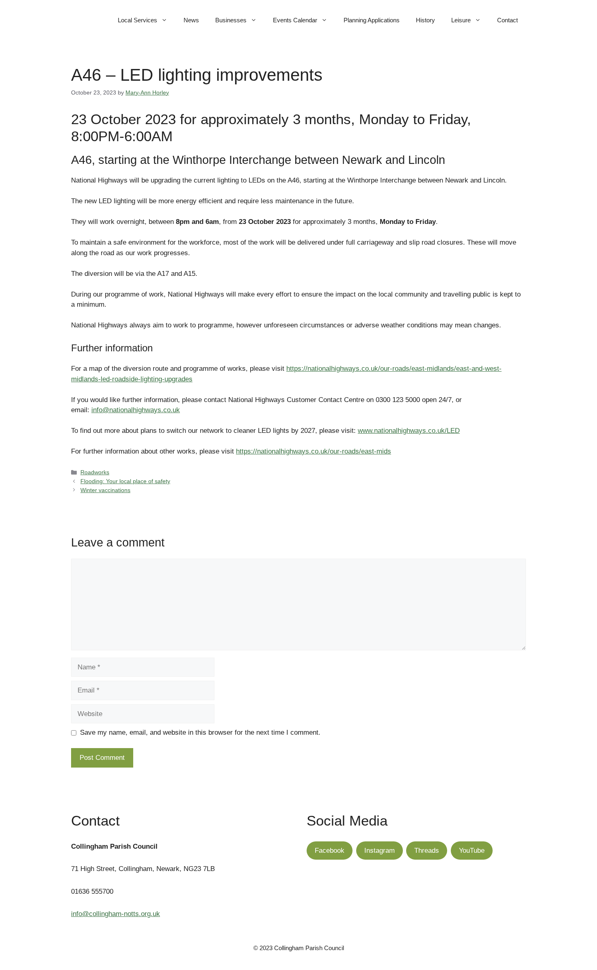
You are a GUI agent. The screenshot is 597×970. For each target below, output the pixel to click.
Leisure (461, 20)
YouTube (472, 850)
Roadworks (94, 472)
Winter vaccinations (105, 490)
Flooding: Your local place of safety (125, 481)
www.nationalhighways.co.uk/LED (409, 430)
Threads (426, 850)
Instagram (379, 850)
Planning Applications (372, 20)
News (191, 20)
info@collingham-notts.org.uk (115, 914)
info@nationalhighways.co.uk (135, 410)
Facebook (329, 850)
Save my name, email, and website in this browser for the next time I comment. (200, 732)
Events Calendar (295, 20)
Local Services (137, 20)
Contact (507, 20)
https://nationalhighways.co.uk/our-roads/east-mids (313, 451)
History (425, 20)
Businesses (231, 20)
